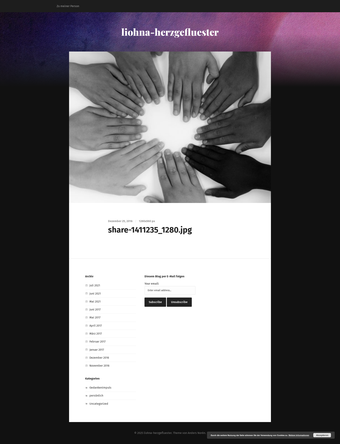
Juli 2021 (94, 285)
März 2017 (95, 333)
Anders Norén (196, 433)
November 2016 (99, 365)
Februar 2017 (97, 341)
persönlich (96, 395)
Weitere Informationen (298, 435)
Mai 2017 (94, 317)
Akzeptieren (322, 435)
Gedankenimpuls (100, 387)
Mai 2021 (95, 301)
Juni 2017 (95, 309)
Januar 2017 (96, 349)
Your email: (151, 283)
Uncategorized (98, 403)
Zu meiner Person (68, 6)
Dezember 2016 (99, 357)
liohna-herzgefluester (170, 32)
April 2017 (95, 325)
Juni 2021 (95, 293)
